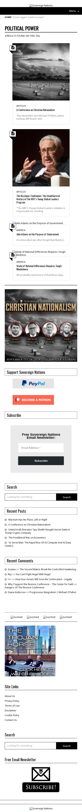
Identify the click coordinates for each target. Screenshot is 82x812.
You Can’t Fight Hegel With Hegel (33, 574)
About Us (10, 696)
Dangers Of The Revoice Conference (24, 587)
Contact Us (11, 720)
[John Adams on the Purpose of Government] (37, 223)
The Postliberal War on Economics (27, 537)
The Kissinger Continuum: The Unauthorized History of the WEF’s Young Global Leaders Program (38, 199)
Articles (21, 105)
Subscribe (41, 460)
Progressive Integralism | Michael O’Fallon (53, 592)
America (20, 230)
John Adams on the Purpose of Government (37, 234)
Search (67, 497)
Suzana (12, 569)
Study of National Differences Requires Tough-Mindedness (39, 267)
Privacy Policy (12, 701)
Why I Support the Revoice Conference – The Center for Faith (40, 584)
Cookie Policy (12, 715)
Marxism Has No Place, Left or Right (27, 519)
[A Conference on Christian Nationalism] (41, 71)
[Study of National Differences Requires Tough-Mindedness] (41, 253)
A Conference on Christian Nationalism (35, 110)
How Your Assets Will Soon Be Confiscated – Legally (43, 579)
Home (8, 17)
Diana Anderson (17, 592)
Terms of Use (12, 705)
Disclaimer (10, 710)
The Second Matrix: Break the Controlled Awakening (48, 569)
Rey (10, 574)
